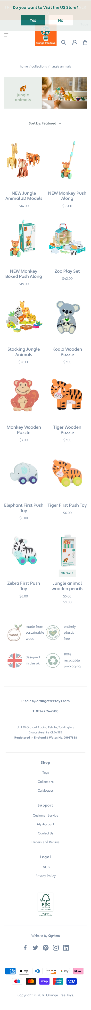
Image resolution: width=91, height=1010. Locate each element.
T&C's (45, 866)
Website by (45, 935)
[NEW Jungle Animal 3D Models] (24, 161)
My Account (45, 824)
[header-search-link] (60, 42)
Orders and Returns (45, 842)
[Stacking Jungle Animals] (24, 317)
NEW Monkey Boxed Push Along (23, 274)
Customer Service (45, 815)
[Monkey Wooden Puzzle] (24, 395)
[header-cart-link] (82, 42)
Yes (33, 20)
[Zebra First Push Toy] (24, 551)
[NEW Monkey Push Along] (67, 161)
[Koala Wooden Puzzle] (67, 317)
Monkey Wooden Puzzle (24, 430)
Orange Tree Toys (59, 995)
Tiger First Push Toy (67, 505)
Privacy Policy (45, 875)
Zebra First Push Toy (23, 586)
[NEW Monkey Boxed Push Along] (24, 239)
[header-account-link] (71, 42)
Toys (45, 772)
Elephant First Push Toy (23, 508)
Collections (39, 66)
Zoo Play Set (67, 271)
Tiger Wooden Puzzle (67, 430)
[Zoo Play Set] (67, 239)
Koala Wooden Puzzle (67, 352)
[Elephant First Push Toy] (24, 473)
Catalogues (46, 790)
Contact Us (45, 833)
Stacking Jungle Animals (24, 352)
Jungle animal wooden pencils (67, 586)
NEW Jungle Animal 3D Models (23, 196)
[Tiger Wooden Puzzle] (67, 395)
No (60, 20)
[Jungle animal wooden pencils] (67, 551)
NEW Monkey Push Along (67, 196)
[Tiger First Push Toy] (67, 473)
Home (24, 66)
